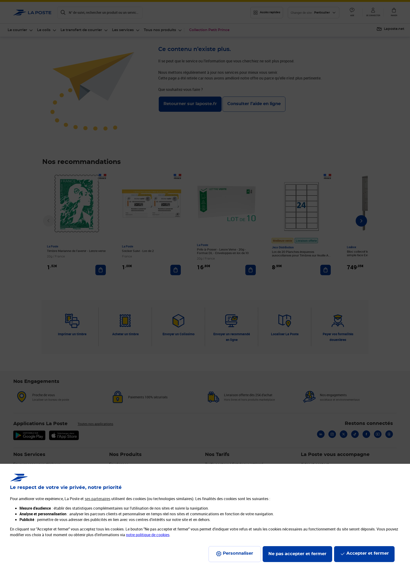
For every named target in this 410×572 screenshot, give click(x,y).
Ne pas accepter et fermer (297, 554)
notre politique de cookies (147, 534)
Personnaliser (238, 553)
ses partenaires (97, 498)
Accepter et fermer (367, 553)
